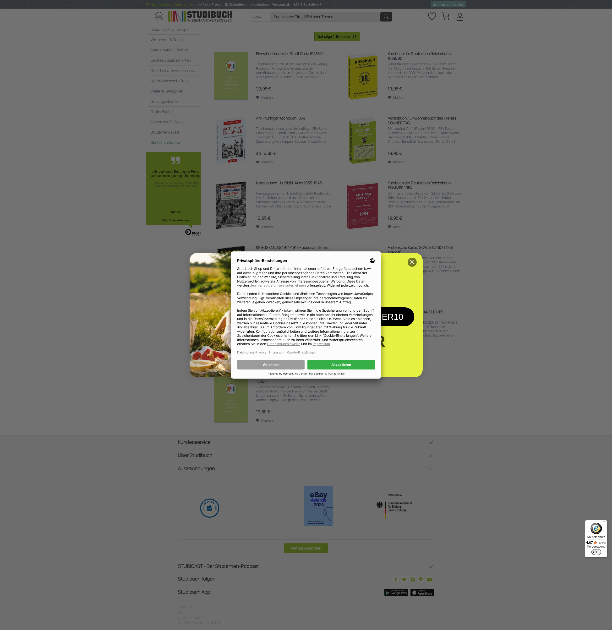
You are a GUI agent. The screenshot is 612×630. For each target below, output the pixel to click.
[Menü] (604, 523)
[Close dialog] (412, 262)
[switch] (596, 552)
